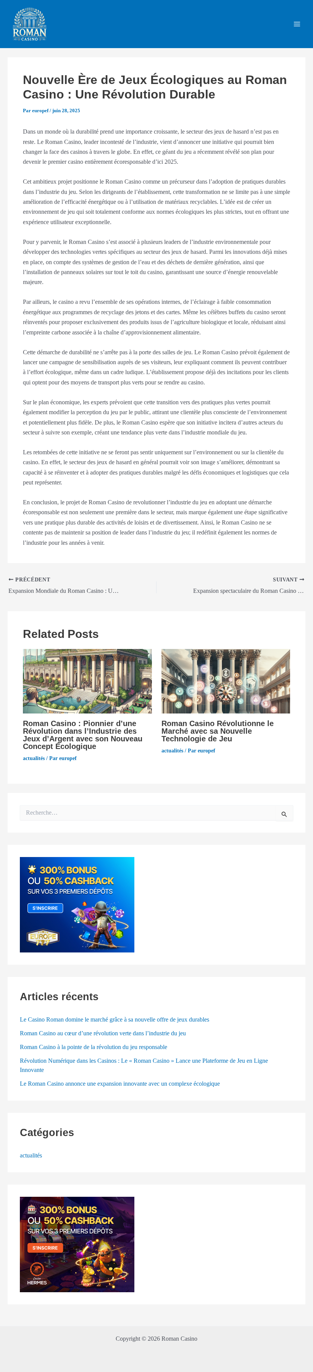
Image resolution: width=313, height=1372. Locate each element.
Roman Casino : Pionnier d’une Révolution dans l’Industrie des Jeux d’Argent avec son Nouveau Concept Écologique (82, 735)
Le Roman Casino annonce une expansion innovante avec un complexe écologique (120, 1083)
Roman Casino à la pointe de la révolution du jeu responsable (93, 1047)
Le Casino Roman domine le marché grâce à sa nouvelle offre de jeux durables (114, 1019)
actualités (34, 758)
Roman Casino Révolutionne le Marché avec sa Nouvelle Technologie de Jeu (217, 731)
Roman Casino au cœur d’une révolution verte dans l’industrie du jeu (103, 1033)
